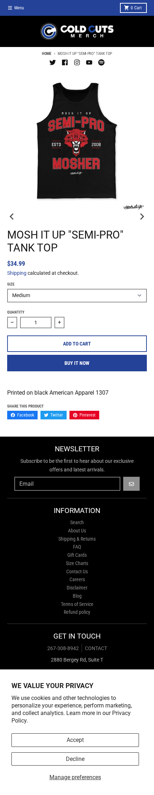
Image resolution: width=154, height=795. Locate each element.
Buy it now (77, 363)
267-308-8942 (63, 648)
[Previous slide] (12, 216)
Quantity (15, 312)
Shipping (17, 273)
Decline (75, 759)
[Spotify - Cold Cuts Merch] (101, 62)
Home (46, 53)
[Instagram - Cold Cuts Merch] (77, 62)
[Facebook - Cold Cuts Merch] (64, 62)
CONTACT (96, 648)
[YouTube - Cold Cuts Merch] (89, 62)
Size (10, 284)
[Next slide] (142, 216)
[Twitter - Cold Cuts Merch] (52, 62)
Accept (75, 740)
